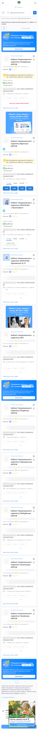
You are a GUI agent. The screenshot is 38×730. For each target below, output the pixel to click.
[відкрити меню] (35, 3)
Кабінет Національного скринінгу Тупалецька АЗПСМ (21, 616)
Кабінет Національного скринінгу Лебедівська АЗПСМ (21, 554)
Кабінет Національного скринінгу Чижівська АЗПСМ (21, 677)
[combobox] (19, 12)
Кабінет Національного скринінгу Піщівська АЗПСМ (21, 431)
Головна (3, 18)
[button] (33, 59)
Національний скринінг (17, 56)
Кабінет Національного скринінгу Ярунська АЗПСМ (21, 143)
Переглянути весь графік (10, 108)
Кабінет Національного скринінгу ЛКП (21, 346)
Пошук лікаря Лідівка (12, 18)
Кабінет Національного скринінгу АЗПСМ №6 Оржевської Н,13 (21, 260)
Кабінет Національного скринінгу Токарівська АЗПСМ (21, 61)
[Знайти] (35, 12)
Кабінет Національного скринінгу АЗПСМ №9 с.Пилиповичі (21, 205)
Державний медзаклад (9, 89)
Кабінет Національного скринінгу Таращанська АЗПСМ (21, 492)
